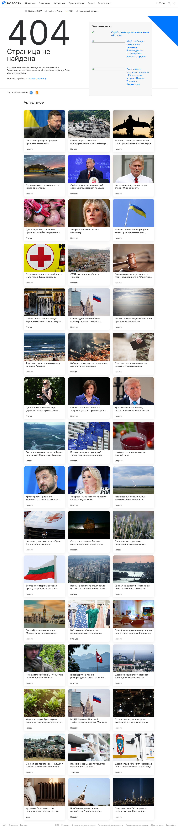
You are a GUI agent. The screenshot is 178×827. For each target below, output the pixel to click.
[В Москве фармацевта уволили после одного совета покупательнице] (89, 754)
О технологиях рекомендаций (83, 825)
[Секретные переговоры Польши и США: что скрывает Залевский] (44, 754)
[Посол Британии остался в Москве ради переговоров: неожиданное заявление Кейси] (44, 621)
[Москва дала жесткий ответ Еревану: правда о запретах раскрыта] (89, 309)
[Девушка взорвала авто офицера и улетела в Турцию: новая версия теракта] (44, 265)
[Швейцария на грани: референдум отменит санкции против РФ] (89, 665)
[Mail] (4, 3)
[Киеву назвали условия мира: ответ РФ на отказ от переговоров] (133, 176)
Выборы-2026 (35, 11)
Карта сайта (170, 825)
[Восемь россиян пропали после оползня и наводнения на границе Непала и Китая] (89, 576)
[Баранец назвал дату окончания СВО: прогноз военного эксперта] (133, 131)
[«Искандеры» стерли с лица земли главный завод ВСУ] (133, 487)
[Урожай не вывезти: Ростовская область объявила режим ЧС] (133, 576)
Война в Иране (55, 11)
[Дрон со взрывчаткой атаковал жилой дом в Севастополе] (133, 665)
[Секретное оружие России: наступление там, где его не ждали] (89, 532)
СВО (71, 11)
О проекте (65, 825)
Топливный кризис (88, 11)
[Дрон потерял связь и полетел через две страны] (44, 176)
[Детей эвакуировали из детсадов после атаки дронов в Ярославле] (133, 621)
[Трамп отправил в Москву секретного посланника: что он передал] (133, 398)
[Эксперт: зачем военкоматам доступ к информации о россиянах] (133, 354)
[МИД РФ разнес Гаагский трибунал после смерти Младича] (89, 710)
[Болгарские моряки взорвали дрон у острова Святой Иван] (44, 576)
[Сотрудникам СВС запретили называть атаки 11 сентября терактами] (133, 799)
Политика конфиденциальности (110, 825)
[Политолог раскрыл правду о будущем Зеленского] (44, 131)
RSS (57, 825)
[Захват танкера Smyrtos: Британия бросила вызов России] (133, 309)
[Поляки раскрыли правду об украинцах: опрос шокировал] (89, 443)
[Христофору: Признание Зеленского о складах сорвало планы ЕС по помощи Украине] (44, 487)
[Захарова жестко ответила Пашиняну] (89, 220)
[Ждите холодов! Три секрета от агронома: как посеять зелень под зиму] (44, 710)
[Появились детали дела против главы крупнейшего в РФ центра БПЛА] (133, 265)
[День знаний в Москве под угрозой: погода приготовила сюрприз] (44, 398)
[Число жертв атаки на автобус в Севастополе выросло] (44, 532)
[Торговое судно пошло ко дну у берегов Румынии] (44, 354)
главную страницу (37, 78)
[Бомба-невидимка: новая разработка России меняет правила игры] (89, 799)
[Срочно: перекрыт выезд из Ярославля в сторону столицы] (133, 710)
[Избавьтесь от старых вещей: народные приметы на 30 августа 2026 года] (44, 309)
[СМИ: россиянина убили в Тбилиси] (89, 265)
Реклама (23, 825)
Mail (4, 825)
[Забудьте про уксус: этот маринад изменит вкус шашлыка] (89, 354)
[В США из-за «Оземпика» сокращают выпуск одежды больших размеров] (89, 621)
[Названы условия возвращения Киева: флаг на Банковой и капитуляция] (133, 220)
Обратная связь (157, 825)
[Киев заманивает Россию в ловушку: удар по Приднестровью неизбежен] (89, 398)
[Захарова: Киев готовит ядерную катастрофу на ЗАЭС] (89, 487)
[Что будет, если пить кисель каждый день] (133, 443)
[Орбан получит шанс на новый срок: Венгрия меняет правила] (89, 176)
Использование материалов (137, 825)
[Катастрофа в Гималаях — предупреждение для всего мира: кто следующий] (89, 131)
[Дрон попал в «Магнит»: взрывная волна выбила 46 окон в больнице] (133, 754)
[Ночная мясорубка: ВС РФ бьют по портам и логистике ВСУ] (44, 665)
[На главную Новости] (13, 3)
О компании (13, 825)
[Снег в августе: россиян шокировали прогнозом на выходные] (133, 532)
